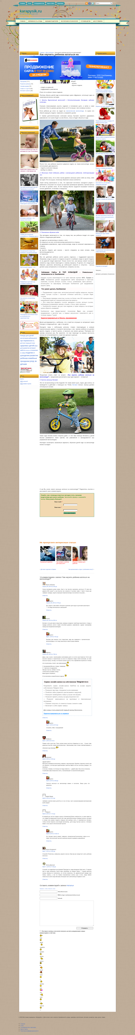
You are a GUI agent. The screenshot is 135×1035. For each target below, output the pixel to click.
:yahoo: (42, 961)
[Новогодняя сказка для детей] (29, 202)
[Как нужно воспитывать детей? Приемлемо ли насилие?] (29, 185)
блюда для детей (27, 335)
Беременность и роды (35, 21)
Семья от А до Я (24, 88)
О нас (29, 3)
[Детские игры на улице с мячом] (105, 152)
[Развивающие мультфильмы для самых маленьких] (105, 248)
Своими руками (24, 86)
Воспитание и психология (69, 21)
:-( (40, 1001)
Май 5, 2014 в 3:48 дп (52, 780)
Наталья (70, 885)
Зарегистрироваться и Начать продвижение (59, 318)
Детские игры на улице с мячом (104, 153)
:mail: (41, 997)
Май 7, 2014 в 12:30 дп (48, 851)
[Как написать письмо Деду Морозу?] (29, 296)
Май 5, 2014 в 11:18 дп (48, 814)
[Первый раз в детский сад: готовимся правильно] (29, 280)
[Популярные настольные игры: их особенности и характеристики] (29, 312)
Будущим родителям (51, 21)
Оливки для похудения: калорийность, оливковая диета (29, 235)
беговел (74, 385)
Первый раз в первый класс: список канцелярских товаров (104, 90)
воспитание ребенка (27, 338)
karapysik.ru (31, 11)
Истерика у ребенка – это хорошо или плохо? (27, 219)
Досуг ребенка (97, 21)
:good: (41, 942)
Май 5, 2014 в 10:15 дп (48, 798)
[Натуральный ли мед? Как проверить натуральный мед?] (29, 249)
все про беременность (28, 339)
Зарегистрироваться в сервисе (56, 713)
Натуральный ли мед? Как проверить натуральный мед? (28, 251)
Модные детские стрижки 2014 (104, 106)
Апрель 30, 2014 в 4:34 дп (49, 586)
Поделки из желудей (101, 266)
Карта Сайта (50, 3)
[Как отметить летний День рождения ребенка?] (105, 181)
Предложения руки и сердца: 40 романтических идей (105, 121)
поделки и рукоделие (27, 354)
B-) (40, 965)
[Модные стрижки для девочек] (105, 166)
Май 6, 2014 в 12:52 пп (52, 833)
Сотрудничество (39, 3)
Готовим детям (85, 21)
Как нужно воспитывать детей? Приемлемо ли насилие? (29, 188)
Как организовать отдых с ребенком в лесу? (81, 569)
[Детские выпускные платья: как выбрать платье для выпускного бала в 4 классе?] (105, 213)
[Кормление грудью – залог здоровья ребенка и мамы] (29, 168)
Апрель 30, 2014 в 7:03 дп (53, 603)
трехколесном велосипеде (75, 111)
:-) (40, 979)
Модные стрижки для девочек (104, 168)
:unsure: (42, 1006)
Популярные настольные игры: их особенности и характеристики (29, 316)
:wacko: (42, 956)
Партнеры (60, 3)
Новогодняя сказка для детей (28, 203)
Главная (22, 3)
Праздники (23, 81)
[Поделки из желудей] (105, 264)
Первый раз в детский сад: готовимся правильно (27, 282)
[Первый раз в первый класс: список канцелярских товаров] (105, 88)
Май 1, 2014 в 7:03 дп (52, 636)
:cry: (41, 992)
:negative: (42, 947)
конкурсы (27, 350)
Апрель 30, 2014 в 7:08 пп (49, 654)
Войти (22, 379)
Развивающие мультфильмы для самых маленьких (105, 250)
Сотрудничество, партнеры (28, 1027)
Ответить (45, 595)
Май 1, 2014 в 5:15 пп (48, 740)
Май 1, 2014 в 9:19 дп (52, 725)
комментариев (25, 383)
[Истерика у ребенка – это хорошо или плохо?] (29, 216)
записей (24, 381)
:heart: (41, 970)
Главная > (43, 52)
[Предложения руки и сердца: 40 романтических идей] (105, 119)
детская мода (24, 343)
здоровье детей (27, 345)
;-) (40, 1010)
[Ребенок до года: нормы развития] (29, 148)
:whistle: (42, 984)
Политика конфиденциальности (29, 1031)
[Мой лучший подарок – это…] (29, 265)
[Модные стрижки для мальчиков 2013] (105, 197)
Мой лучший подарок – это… (28, 267)
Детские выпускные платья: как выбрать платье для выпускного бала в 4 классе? (105, 217)
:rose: (41, 975)
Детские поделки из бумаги (48, 569)
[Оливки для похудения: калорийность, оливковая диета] (29, 232)
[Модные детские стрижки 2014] (105, 104)
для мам (32, 343)
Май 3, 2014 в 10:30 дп (48, 759)
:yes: (41, 988)
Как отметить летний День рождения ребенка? (103, 183)
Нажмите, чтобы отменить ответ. (48, 888)
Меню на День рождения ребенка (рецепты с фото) (105, 138)
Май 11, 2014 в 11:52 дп (49, 866)
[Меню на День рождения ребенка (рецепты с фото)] (105, 135)
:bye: (41, 938)
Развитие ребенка (25, 84)
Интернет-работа (25, 90)
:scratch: (42, 952)
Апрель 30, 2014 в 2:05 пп (49, 620)
